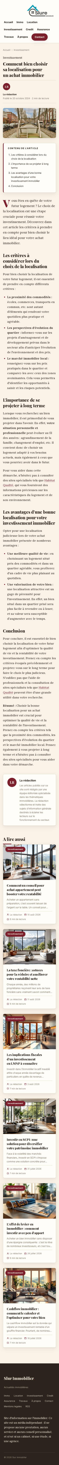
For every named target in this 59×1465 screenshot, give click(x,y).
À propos (22, 36)
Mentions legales (13, 1406)
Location (32, 22)
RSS (28, 1406)
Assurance (43, 29)
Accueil (8, 22)
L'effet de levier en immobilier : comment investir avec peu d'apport (25, 1228)
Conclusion (17, 186)
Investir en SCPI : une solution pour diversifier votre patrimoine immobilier (27, 1143)
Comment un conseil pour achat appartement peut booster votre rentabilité (25, 889)
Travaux (9, 36)
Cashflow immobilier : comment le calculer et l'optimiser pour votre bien (26, 1313)
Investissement (13, 29)
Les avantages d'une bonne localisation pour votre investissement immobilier (26, 176)
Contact (39, 37)
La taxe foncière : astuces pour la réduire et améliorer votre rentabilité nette (27, 974)
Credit (29, 29)
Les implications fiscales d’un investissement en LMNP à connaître (24, 1058)
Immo (20, 22)
